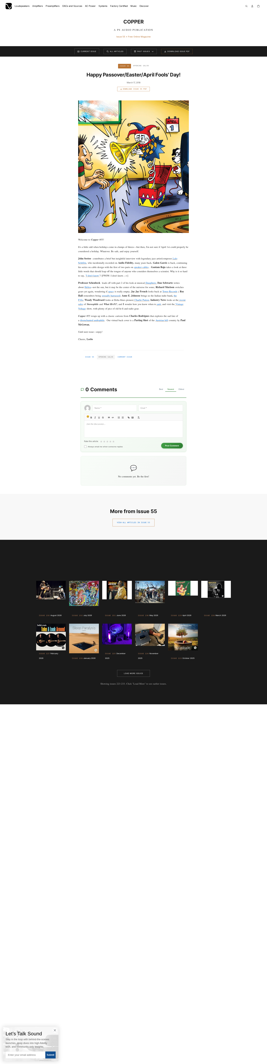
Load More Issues (133, 673)
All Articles (116, 51)
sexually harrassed (111, 295)
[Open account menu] (252, 6)
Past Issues (143, 51)
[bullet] (123, 417)
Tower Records (169, 291)
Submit (50, 1055)
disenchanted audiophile (92, 320)
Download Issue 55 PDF (135, 89)
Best (161, 389)
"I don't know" (92, 275)
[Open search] (246, 6)
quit (159, 304)
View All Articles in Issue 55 (133, 523)
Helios (88, 287)
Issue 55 (89, 357)
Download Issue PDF (178, 51)
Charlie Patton (141, 300)
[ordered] (119, 417)
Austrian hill (161, 320)
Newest (170, 389)
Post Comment (172, 446)
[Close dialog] (54, 1030)
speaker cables (141, 267)
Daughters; (151, 282)
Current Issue (88, 51)
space (111, 291)
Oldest (181, 389)
